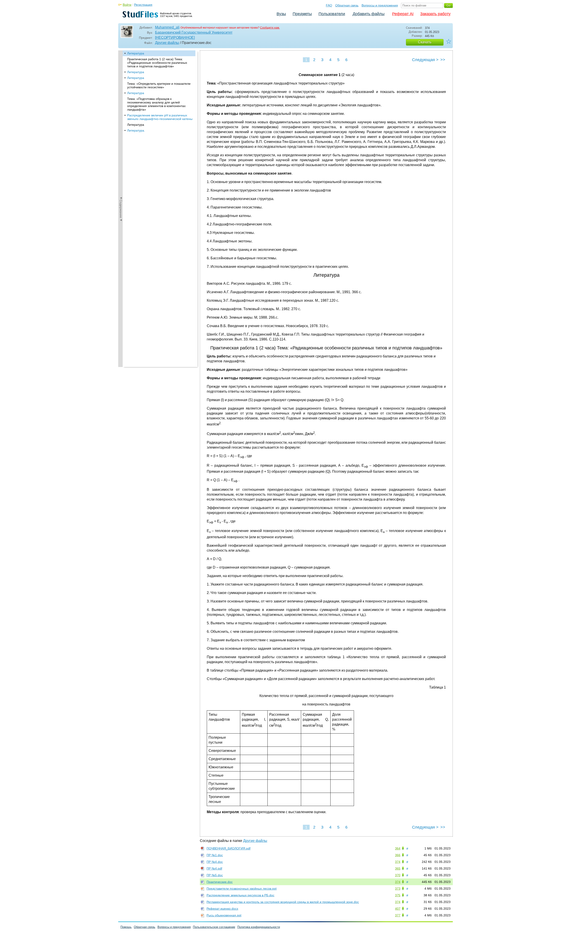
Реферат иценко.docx (222, 908)
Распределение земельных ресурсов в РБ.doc (240, 895)
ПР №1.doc (215, 855)
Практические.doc (220, 882)
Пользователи (332, 14)
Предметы (302, 14)
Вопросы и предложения (380, 5)
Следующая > (425, 60)
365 (397, 868)
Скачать (424, 42)
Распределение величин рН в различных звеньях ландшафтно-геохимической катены (159, 117)
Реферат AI (403, 14)
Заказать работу (435, 14)
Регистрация (143, 4)
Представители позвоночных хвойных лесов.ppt (242, 888)
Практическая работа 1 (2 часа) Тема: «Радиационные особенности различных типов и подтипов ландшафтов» (157, 62)
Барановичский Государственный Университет (193, 32)
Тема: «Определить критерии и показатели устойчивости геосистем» (158, 85)
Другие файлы (167, 43)
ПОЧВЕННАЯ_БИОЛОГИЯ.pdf (228, 848)
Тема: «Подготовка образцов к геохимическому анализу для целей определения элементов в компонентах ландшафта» (156, 104)
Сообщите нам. (270, 27)
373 (397, 888)
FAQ (329, 5)
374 (397, 862)
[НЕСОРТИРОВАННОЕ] (175, 37)
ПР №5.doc (215, 875)
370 (397, 875)
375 (397, 895)
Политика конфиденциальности (258, 927)
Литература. (136, 130)
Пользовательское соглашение (214, 927)
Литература (135, 53)
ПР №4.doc (215, 862)
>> (442, 60)
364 (397, 848)
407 (397, 908)
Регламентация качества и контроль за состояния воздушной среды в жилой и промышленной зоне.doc (283, 902)
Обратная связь (346, 5)
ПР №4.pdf (214, 868)
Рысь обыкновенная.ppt (224, 915)
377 (397, 915)
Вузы (281, 14)
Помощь (126, 927)
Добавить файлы (369, 14)
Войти (127, 4)
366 (397, 855)
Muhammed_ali (167, 27)
